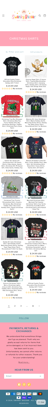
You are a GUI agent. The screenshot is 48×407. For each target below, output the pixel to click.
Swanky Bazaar (21, 400)
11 (33, 306)
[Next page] (39, 305)
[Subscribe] (40, 376)
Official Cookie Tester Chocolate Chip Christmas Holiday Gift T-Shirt (12, 81)
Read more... (23, 362)
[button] (3, 15)
